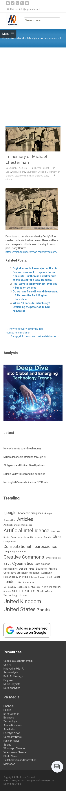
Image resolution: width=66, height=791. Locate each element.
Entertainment (11, 713)
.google (9, 512)
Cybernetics (22, 563)
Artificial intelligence (26, 530)
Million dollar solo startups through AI (24, 456)
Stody (46, 175)
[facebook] (8, 4)
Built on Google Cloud (14, 780)
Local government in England (29, 175)
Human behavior (12, 576)
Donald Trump (26, 568)
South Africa (44, 591)
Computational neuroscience (30, 546)
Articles (25, 519)
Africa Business (12, 725)
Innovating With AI (13, 668)
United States (19, 609)
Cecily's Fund (18, 172)
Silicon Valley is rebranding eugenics (24, 473)
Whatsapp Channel (14, 748)
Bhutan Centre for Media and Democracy (22, 537)
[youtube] (27, 4)
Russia (7, 591)
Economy (41, 568)
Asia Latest (9, 729)
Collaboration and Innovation (19, 760)
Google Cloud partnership (18, 660)
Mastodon (9, 763)
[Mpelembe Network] (9, 20)
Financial (8, 706)
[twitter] (12, 4)
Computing (9, 551)
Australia (55, 531)
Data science (42, 564)
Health (7, 709)
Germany (46, 572)
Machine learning (26, 582)
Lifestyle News (11, 733)
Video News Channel (15, 752)
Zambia (44, 609)
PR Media (11, 697)
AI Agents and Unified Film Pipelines (24, 465)
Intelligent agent (37, 577)
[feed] (22, 4)
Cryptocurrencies (53, 558)
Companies (9, 541)
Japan (57, 576)
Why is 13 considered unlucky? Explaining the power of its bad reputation (31, 307)
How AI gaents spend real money (22, 448)
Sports (7, 744)
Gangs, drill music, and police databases (35, 336)
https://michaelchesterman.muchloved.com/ (31, 251)
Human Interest (41, 168)
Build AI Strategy (13, 676)
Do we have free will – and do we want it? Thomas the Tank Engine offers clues (35, 295)
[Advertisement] (33, 82)
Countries (21, 551)
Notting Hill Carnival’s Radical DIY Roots (25, 482)
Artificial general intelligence (17, 525)
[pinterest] (17, 4)
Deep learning (10, 569)
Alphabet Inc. (9, 520)
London (9, 581)
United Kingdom (22, 601)
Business (8, 717)
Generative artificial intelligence (21, 572)
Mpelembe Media (12, 784)
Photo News (10, 756)
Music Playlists (11, 684)
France (53, 568)
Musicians (35, 587)
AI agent (48, 513)
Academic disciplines (30, 513)
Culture (7, 564)
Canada (47, 537)
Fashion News (11, 740)
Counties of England (36, 172)
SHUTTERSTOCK (24, 591)
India (25, 576)
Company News (12, 736)
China (57, 537)
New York (47, 586)
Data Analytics (11, 687)
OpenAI (57, 586)
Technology (10, 595)
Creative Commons (23, 557)
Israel (49, 577)
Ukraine (23, 595)
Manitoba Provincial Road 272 (16, 587)
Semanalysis (10, 672)
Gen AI (7, 664)
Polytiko (8, 680)
